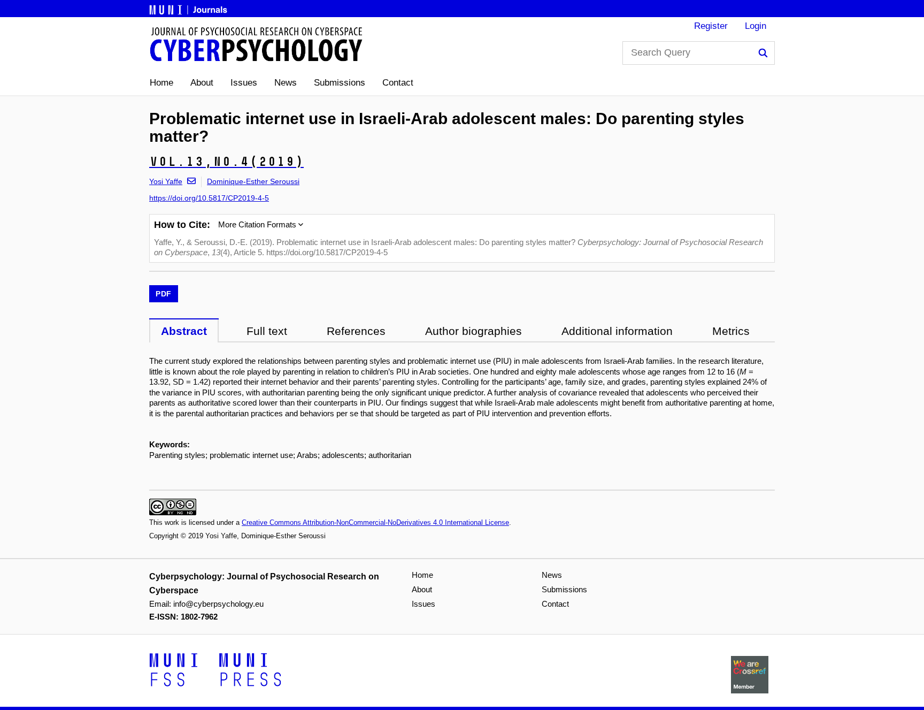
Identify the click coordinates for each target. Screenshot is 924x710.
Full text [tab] (267, 331)
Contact (397, 83)
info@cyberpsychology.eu (218, 603)
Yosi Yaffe (165, 181)
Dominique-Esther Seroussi (253, 181)
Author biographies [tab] (473, 331)
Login (755, 26)
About (201, 83)
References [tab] (356, 331)
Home (161, 83)
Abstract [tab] (184, 331)
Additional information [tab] (617, 331)
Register (711, 26)
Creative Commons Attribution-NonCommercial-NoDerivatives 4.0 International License (375, 522)
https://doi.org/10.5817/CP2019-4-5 (209, 198)
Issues (243, 83)
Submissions (339, 83)
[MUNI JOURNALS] (189, 8)
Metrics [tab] (731, 331)
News (285, 83)
